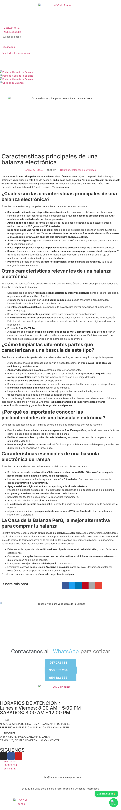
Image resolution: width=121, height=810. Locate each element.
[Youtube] (18, 756)
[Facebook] (11, 756)
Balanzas (65, 169)
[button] (65, 585)
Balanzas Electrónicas (83, 169)
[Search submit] (2, 42)
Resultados (9, 46)
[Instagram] (3, 756)
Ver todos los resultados (16, 53)
